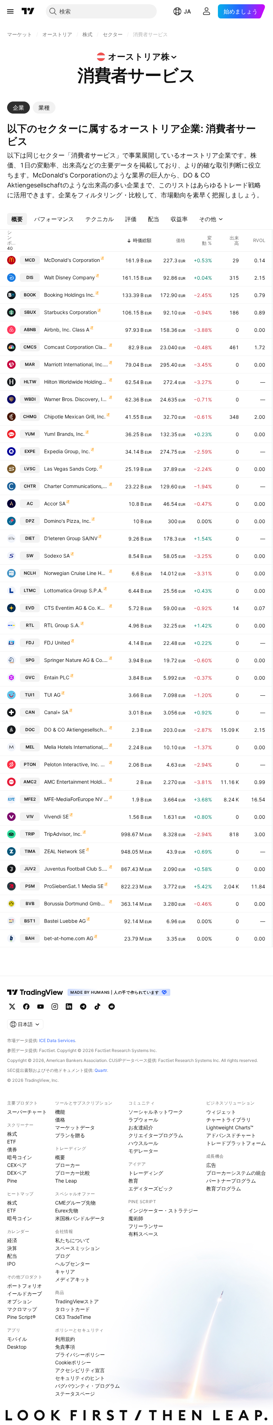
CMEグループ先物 (75, 1203)
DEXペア (17, 1173)
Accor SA (54, 503)
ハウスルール (143, 1143)
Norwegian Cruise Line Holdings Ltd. (76, 573)
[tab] (18, 108)
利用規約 (65, 1339)
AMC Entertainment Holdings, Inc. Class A (76, 782)
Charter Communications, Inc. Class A (76, 486)
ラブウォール (143, 1120)
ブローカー (67, 1165)
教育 (133, 1181)
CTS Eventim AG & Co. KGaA (76, 608)
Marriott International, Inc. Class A (76, 364)
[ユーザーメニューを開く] (206, 11)
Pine (12, 1181)
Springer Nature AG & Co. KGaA (76, 660)
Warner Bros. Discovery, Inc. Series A (76, 399)
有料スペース (143, 1234)
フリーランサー (145, 1226)
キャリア (65, 1271)
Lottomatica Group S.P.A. (73, 590)
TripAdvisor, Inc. (63, 834)
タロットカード (72, 1309)
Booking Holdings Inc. (69, 295)
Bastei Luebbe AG (65, 921)
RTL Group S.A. (62, 625)
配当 (12, 1256)
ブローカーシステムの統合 (236, 1173)
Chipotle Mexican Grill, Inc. (75, 416)
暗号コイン (19, 1157)
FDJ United (57, 643)
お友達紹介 (140, 1127)
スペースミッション (77, 1248)
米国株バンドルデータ (80, 1218)
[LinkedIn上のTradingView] (69, 1007)
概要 (60, 1157)
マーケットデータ (75, 1127)
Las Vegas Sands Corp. (71, 469)
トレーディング (145, 1173)
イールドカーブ (24, 1293)
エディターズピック (150, 1188)
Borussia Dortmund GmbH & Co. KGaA (76, 903)
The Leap (66, 1181)
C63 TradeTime (73, 1317)
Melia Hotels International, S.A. (76, 747)
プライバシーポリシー (80, 1355)
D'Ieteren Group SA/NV (70, 538)
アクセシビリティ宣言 (80, 1370)
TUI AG (52, 695)
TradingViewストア (77, 1301)
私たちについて (72, 1240)
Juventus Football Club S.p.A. (76, 869)
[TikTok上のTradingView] (97, 1007)
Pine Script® (21, 1317)
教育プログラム (223, 1188)
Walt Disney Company (69, 277)
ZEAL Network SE (64, 851)
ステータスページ (75, 1394)
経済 (12, 1240)
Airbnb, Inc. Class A (66, 330)
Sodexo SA (57, 556)
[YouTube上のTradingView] (41, 1007)
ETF (11, 1142)
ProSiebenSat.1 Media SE (73, 886)
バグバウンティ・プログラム (87, 1386)
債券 (12, 1149)
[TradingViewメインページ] (35, 992)
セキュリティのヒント (80, 1378)
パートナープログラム (231, 1181)
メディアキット (72, 1279)
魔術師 (135, 1218)
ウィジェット (221, 1112)
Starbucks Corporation (70, 312)
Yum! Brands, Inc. (64, 434)
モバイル (17, 1339)
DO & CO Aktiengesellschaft (76, 730)
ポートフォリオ (24, 1286)
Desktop (17, 1347)
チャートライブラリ (228, 1120)
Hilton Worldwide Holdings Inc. (76, 382)
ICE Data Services (57, 1040)
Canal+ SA (56, 712)
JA (187, 11)
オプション (19, 1301)
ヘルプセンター (72, 1264)
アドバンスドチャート (231, 1135)
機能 (60, 1112)
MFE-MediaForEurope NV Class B (76, 799)
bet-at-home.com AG (68, 938)
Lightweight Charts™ (229, 1127)
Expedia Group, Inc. (67, 451)
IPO (11, 1264)
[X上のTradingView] (12, 1007)
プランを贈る (70, 1135)
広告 (211, 1165)
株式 (12, 1134)
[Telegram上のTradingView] (83, 1007)
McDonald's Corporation (72, 260)
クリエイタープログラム (155, 1135)
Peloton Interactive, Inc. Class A (76, 764)
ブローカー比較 (72, 1173)
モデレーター (143, 1151)
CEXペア (17, 1165)
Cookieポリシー (73, 1362)
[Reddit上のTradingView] (112, 1007)
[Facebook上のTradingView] (26, 1007)
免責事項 (65, 1347)
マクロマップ (22, 1309)
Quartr (101, 1070)
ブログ (62, 1256)
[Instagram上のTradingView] (55, 1007)
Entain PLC (56, 677)
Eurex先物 (66, 1210)
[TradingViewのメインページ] (28, 11)
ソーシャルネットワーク (155, 1112)
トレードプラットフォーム (236, 1143)
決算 (12, 1248)
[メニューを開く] (10, 11)
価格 (60, 1120)
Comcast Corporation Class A (76, 347)
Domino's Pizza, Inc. (67, 521)
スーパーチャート (27, 1112)
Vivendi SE (56, 816)
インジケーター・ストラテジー (163, 1210)
